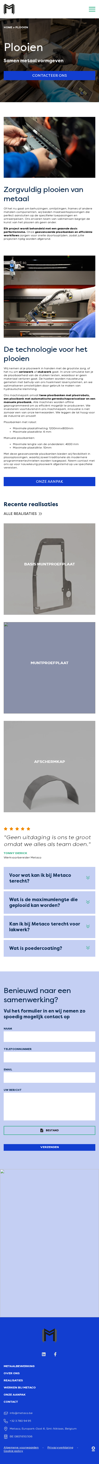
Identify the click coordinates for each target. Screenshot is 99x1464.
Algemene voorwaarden (21, 1447)
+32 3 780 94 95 (20, 1421)
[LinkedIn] (44, 1355)
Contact (11, 1402)
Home (8, 27)
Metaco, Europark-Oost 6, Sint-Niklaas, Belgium (43, 1428)
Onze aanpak (15, 1394)
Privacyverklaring (60, 1447)
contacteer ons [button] (49, 75)
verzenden (49, 1147)
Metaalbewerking (19, 1366)
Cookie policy (13, 1451)
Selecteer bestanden (49, 1130)
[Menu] (90, 9)
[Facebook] (55, 1355)
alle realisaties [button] (20, 513)
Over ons (12, 1373)
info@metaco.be (21, 1413)
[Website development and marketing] (93, 1449)
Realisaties (13, 1380)
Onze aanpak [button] (49, 481)
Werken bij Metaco (20, 1387)
